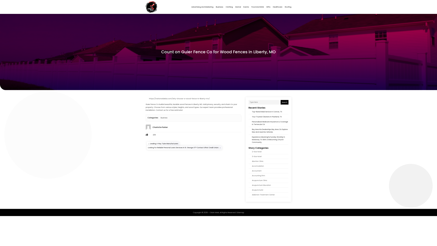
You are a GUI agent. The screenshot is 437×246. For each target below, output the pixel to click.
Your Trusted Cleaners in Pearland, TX (267, 117)
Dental (238, 7)
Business (219, 7)
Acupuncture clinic (259, 180)
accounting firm (258, 175)
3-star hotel (257, 156)
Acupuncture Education (261, 185)
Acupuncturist (257, 190)
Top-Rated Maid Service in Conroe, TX (267, 112)
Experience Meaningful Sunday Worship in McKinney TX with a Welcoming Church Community (268, 139)
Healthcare (277, 7)
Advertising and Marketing (202, 7)
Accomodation (258, 166)
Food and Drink (258, 7)
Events (246, 7)
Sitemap (240, 212)
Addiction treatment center (263, 195)
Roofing (288, 7)
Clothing (229, 7)
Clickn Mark (214, 212)
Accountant (257, 171)
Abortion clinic (257, 161)
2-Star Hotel (257, 152)
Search (284, 102)
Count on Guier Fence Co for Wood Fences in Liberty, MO (218, 52)
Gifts (268, 7)
